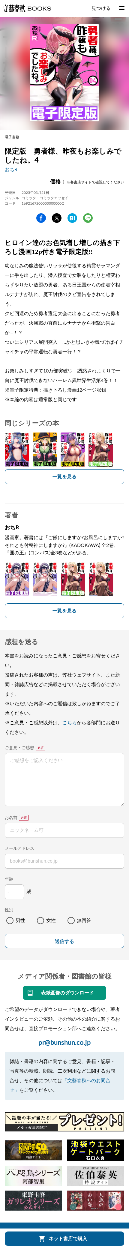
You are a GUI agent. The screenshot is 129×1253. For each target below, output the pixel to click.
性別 (9, 910)
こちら (69, 722)
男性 (20, 920)
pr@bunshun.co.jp (64, 1042)
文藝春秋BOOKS (26, 8)
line (88, 218)
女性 (51, 920)
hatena (72, 218)
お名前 (11, 818)
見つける (101, 8)
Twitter (57, 218)
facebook (41, 218)
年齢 (9, 879)
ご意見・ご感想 (19, 748)
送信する (64, 941)
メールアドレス (19, 848)
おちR (11, 169)
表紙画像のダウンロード (67, 992)
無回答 (84, 920)
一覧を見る (64, 476)
